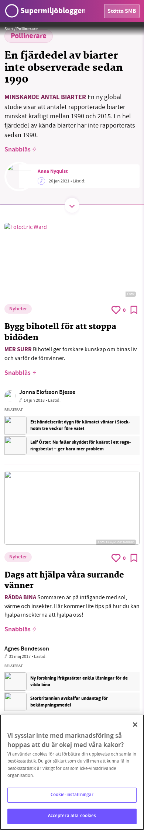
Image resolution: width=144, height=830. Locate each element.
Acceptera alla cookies (72, 816)
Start (8, 29)
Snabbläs (17, 150)
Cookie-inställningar (72, 795)
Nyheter (18, 309)
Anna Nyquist (53, 171)
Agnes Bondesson (26, 649)
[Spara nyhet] (134, 309)
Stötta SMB (121, 11)
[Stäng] (135, 724)
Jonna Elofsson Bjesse (47, 392)
